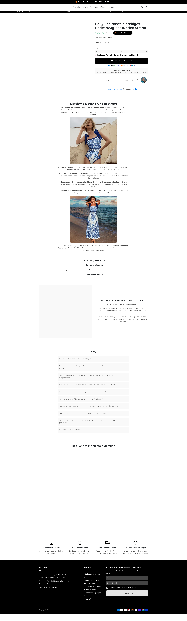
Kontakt (111, 7)
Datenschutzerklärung (92, 586)
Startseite (76, 7)
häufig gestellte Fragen (93, 574)
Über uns (87, 571)
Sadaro (52, 610)
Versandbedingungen (92, 593)
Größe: (125, 46)
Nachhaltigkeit (89, 583)
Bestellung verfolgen (98, 7)
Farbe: (99, 46)
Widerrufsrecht (90, 590)
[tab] (93, 359)
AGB (85, 596)
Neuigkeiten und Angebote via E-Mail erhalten (122, 587)
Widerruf (87, 599)
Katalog (85, 7)
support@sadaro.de (48, 587)
